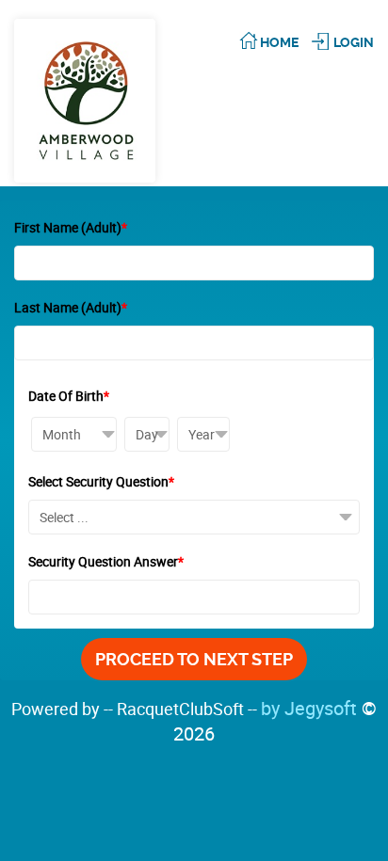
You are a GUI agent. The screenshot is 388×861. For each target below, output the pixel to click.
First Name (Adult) (70, 227)
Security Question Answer (106, 561)
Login (353, 42)
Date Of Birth (68, 396)
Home (279, 42)
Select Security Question (101, 481)
